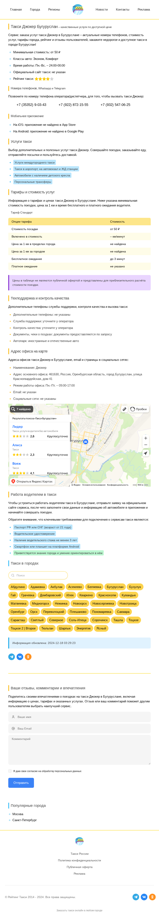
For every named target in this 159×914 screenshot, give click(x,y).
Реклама (144, 9)
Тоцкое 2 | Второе (23, 628)
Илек (70, 595)
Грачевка (27, 595)
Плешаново (78, 611)
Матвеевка (18, 603)
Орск (33, 611)
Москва (17, 814)
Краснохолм (107, 595)
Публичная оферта (80, 867)
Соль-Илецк (78, 620)
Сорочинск (100, 620)
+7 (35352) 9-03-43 (31, 105)
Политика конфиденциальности (79, 860)
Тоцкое (134, 620)
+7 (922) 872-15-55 (73, 105)
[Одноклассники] (28, 656)
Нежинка (61, 603)
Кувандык (129, 595)
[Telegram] (11, 656)
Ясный (101, 628)
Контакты (122, 9)
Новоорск (80, 603)
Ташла (118, 620)
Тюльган (47, 628)
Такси (23, 897)
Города (35, 9)
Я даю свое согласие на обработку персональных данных (47, 771)
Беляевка (94, 587)
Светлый (37, 620)
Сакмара (123, 611)
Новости (102, 9)
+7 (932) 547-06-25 (115, 105)
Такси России (80, 853)
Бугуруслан (115, 587)
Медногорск (40, 603)
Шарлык (65, 628)
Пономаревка (101, 611)
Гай (13, 595)
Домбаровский (50, 595)
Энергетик (83, 628)
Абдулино (18, 587)
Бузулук (135, 587)
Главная (16, 9)
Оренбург (17, 611)
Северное (56, 620)
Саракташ (18, 620)
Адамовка (38, 587)
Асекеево (75, 587)
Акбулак (57, 587)
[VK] (20, 656)
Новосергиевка (103, 603)
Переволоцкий (53, 611)
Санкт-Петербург (24, 820)
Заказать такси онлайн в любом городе (79, 910)
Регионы (54, 9)
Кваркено (86, 595)
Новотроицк (128, 603)
